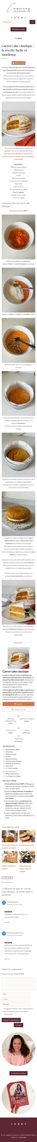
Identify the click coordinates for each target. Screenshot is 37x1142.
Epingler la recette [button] (19, 709)
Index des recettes (18, 29)
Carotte (11, 882)
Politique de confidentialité (18, 1137)
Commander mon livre (18, 1073)
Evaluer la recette (8, 974)
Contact (22, 1135)
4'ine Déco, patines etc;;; (15, 933)
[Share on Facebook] (3, 877)
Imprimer (20, 704)
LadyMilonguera (12, 902)
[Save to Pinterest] (7, 877)
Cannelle (6, 882)
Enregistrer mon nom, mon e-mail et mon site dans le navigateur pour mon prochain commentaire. (18, 1011)
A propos (18, 1025)
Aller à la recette (19, 63)
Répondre (7, 922)
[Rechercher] (32, 22)
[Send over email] (10, 877)
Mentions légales (30, 1135)
